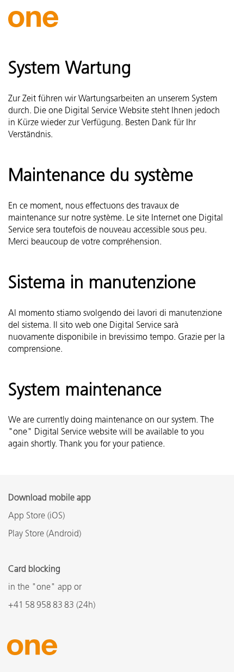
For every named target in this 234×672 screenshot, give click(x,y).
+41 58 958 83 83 (41, 605)
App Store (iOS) (36, 516)
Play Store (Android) (44, 534)
